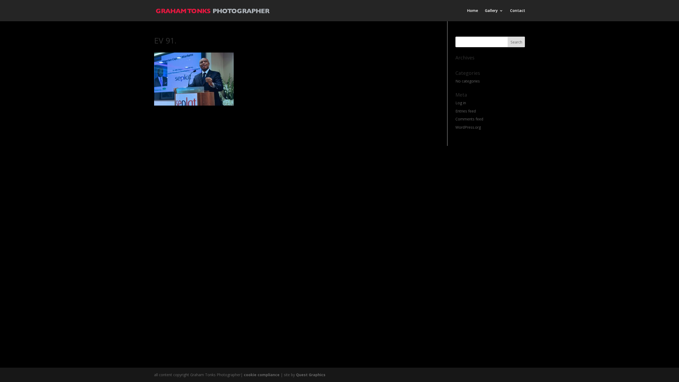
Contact (517, 11)
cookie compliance (262, 374)
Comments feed (469, 118)
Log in (460, 102)
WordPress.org (468, 127)
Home (472, 11)
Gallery (491, 11)
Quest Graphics (310, 374)
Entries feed (465, 111)
